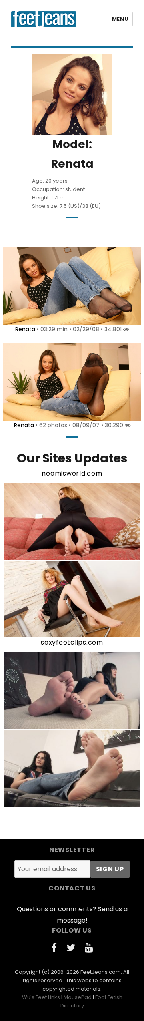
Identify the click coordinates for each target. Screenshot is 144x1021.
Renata (25, 329)
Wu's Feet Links (41, 997)
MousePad (78, 997)
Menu (120, 19)
